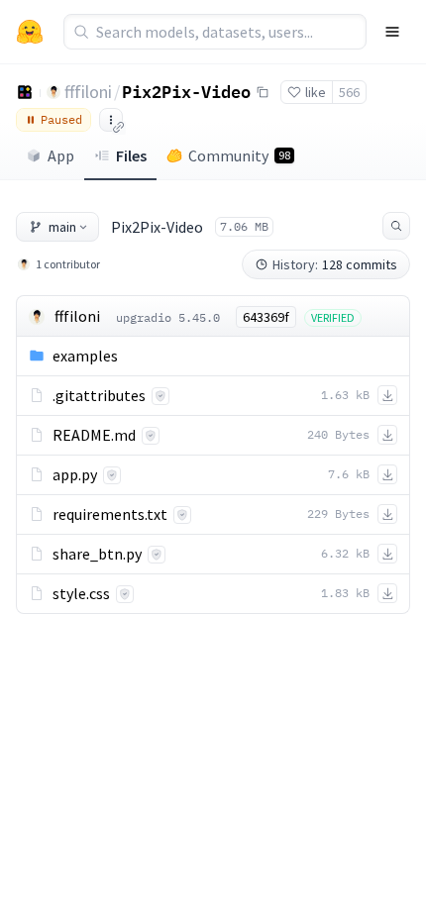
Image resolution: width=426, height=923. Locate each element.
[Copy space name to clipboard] (262, 92)
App (61, 155)
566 (349, 92)
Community (239, 155)
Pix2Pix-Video (186, 91)
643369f (266, 317)
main (62, 227)
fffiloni (88, 91)
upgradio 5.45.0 (168, 317)
